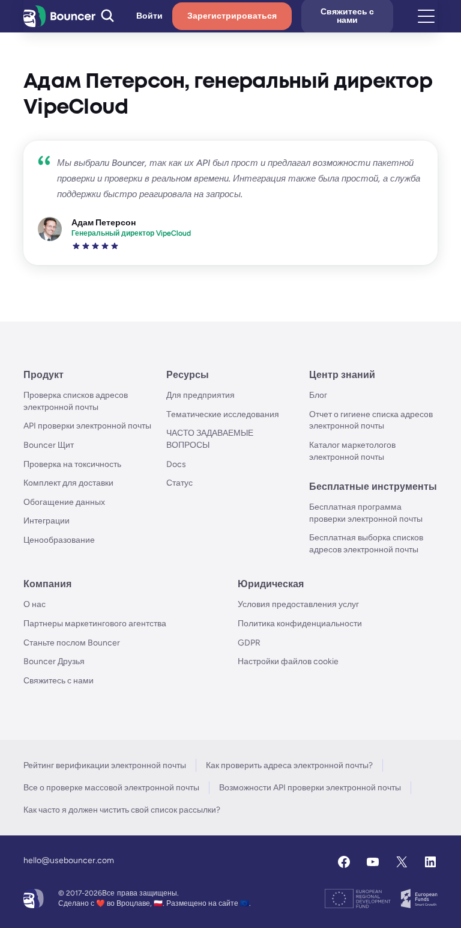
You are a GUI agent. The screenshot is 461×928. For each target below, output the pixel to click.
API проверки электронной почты (87, 426)
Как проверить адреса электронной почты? (289, 765)
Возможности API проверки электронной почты (310, 788)
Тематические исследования (222, 414)
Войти (149, 16)
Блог (318, 395)
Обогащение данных (64, 502)
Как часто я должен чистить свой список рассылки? (121, 810)
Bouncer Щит (48, 445)
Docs (176, 464)
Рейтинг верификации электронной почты (104, 765)
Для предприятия (200, 395)
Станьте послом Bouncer (71, 643)
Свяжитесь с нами (58, 681)
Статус (179, 483)
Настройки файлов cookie (288, 661)
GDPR (249, 643)
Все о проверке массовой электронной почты (111, 788)
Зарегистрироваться (232, 16)
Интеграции (46, 521)
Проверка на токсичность (72, 464)
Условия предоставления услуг (298, 604)
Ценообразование (59, 540)
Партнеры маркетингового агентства (94, 623)
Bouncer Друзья (54, 661)
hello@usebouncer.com (68, 860)
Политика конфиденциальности (300, 623)
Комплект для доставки (68, 483)
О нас (34, 604)
